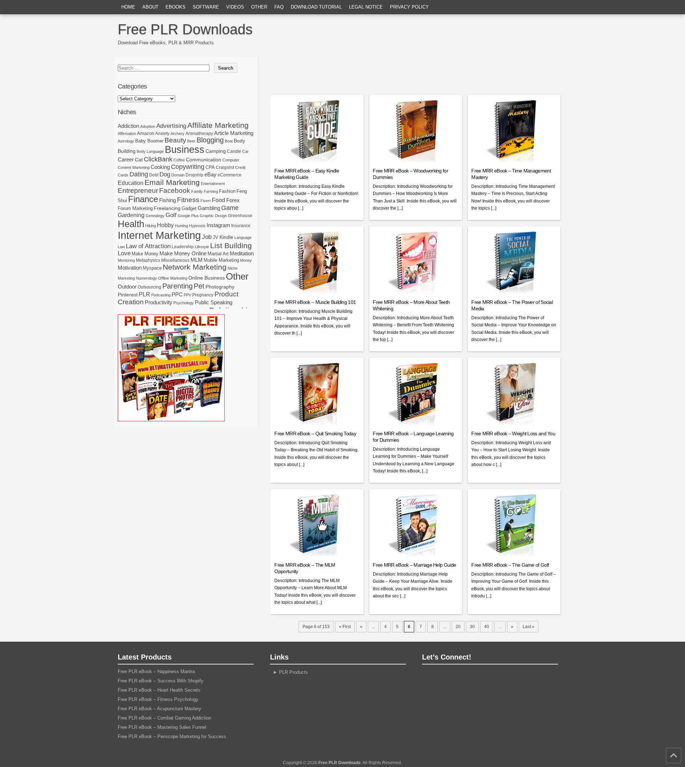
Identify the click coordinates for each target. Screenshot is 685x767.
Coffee (179, 160)
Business (184, 149)
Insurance (240, 225)
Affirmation (127, 133)
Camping (216, 151)
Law (121, 247)
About (150, 7)
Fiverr (206, 201)
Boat (229, 141)
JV (215, 237)
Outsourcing (149, 287)
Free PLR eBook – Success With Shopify (160, 680)
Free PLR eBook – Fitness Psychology (158, 699)
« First (345, 626)
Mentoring (126, 260)
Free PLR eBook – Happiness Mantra (156, 671)
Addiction (128, 126)
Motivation (130, 268)
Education (130, 183)
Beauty (175, 140)
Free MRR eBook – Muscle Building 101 (315, 302)
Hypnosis (197, 226)
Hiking (150, 226)
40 (486, 626)
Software (206, 7)
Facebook (174, 190)
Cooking (160, 167)
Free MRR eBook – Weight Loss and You (513, 433)
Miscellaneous (175, 260)
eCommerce (230, 174)
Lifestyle (202, 247)
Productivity (158, 302)
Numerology (146, 278)
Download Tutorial (316, 7)
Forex (233, 200)
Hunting (181, 226)
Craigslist (225, 167)
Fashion (227, 191)
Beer (191, 141)
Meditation (242, 253)
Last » (528, 626)
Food (218, 200)
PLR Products (293, 672)
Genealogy (155, 216)
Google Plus (188, 216)
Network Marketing (195, 267)
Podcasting (161, 295)
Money (246, 260)
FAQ (279, 7)
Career (126, 159)
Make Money (145, 253)
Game (230, 207)
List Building (231, 245)
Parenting (177, 286)
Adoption (147, 126)
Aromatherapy (199, 133)
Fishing (167, 200)
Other (259, 7)
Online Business (206, 278)
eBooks (176, 7)
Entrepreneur (138, 190)
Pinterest (128, 294)
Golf (171, 215)
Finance (143, 199)
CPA (210, 167)
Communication (203, 159)
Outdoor (127, 287)
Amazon (145, 133)
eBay (210, 174)
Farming (211, 191)
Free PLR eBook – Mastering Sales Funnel (162, 727)
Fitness (188, 200)
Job (207, 237)
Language (243, 237)
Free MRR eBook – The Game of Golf (510, 565)
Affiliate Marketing (218, 125)
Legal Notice (366, 7)
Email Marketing (172, 182)
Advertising (171, 125)
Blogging (210, 140)
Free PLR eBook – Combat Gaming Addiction (164, 718)
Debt (153, 174)
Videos (235, 7)
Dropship (194, 174)
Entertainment (213, 183)
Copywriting (187, 166)
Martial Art (218, 253)
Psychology (183, 303)
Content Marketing (133, 167)
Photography (220, 287)
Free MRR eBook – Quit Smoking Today (315, 433)
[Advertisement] (418, 73)
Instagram (218, 225)
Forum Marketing (135, 208)
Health (131, 224)
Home (128, 7)
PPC (177, 294)
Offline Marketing (172, 278)
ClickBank (158, 159)
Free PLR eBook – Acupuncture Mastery (159, 708)
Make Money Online (183, 253)
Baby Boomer (149, 141)
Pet (199, 286)
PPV (187, 295)
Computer (230, 160)
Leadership (183, 246)
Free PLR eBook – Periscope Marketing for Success (172, 736)
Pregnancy (202, 294)
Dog (164, 174)
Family (197, 191)
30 (472, 626)
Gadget (189, 208)
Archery (177, 133)
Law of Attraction (148, 246)
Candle (234, 151)
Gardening (131, 215)
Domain (177, 175)
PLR (144, 294)
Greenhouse (240, 215)
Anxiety (162, 133)
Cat (139, 159)
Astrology (126, 141)
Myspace (152, 268)
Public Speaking (213, 302)
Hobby (165, 225)
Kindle (226, 237)
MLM (197, 260)
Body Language (150, 151)
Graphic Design (213, 216)
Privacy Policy (409, 7)
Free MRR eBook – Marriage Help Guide (414, 565)
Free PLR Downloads (185, 29)
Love (124, 253)
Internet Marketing (159, 235)
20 (458, 626)
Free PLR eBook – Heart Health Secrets (159, 690)
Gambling (209, 208)
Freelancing (167, 208)
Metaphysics (148, 260)
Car (245, 151)
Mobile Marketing (221, 260)
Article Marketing (233, 133)
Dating (139, 174)
